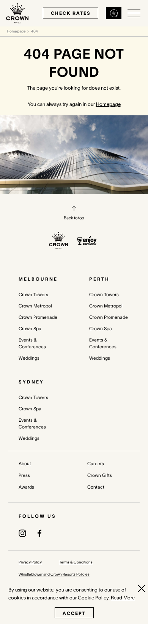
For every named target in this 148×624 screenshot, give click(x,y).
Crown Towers (33, 294)
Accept (74, 613)
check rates (70, 13)
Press (24, 475)
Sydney (31, 381)
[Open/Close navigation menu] (134, 13)
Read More (123, 598)
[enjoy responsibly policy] (87, 240)
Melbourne (38, 278)
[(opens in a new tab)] (22, 533)
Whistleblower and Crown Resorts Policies (54, 574)
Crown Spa (30, 328)
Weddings (29, 357)
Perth (99, 278)
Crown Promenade (38, 317)
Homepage (16, 31)
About (25, 463)
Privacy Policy (30, 562)
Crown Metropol (35, 305)
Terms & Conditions (76, 562)
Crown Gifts (99, 475)
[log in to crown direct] (113, 13)
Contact (95, 486)
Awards (26, 486)
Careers (95, 463)
